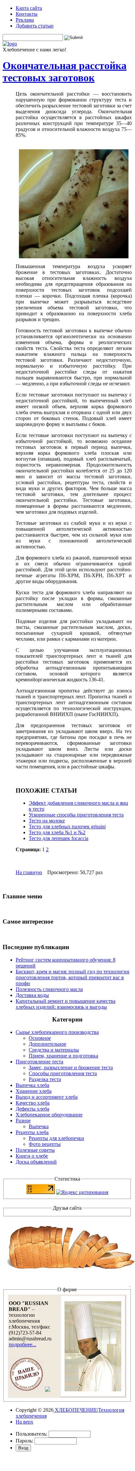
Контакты (27, 14)
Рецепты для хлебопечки (56, 1138)
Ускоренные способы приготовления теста (76, 815)
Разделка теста (45, 1079)
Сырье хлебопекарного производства (57, 1032)
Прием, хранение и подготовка (63, 1055)
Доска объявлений (36, 1162)
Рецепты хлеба (32, 1132)
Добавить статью (34, 25)
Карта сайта (29, 8)
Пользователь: (31, 1434)
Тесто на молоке (47, 820)
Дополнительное (47, 1044)
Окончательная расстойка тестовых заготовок (65, 71)
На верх (24, 1422)
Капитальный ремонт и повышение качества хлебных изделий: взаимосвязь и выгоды (65, 1004)
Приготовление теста (39, 1061)
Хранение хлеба (34, 1091)
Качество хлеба (33, 1103)
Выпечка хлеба (32, 1085)
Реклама (25, 20)
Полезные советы (35, 1150)
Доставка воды (32, 995)
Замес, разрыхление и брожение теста (71, 1067)
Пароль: (24, 1440)
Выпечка (39, 1126)
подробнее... (22, 1344)
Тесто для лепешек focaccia (58, 838)
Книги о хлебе (32, 1156)
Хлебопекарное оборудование (49, 1114)
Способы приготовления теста (63, 1073)
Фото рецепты (45, 1144)
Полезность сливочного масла (49, 989)
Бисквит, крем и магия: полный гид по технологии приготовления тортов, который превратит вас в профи (72, 977)
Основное (40, 1038)
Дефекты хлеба (32, 1109)
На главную (29, 872)
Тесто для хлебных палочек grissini (67, 826)
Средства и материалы (54, 1050)
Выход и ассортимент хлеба (47, 1097)
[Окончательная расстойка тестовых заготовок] (73, 256)
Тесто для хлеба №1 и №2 (57, 832)
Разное (23, 1120)
